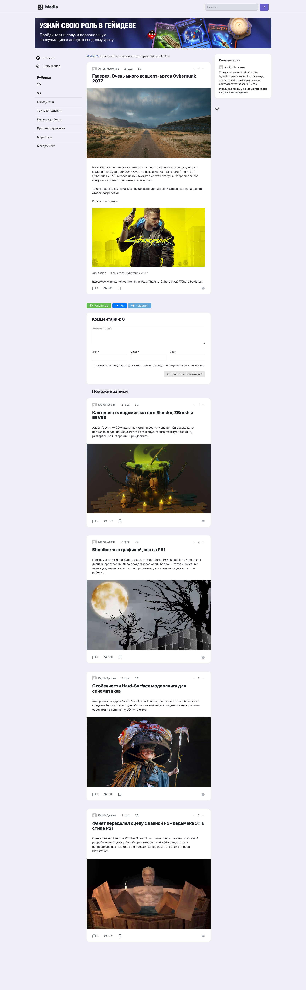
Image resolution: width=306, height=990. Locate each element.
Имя (95, 351)
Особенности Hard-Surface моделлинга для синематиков (139, 688)
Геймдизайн (45, 102)
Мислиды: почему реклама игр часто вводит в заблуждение (243, 90)
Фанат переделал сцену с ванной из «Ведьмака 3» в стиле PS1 (148, 826)
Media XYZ (93, 56)
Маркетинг (44, 137)
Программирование (51, 128)
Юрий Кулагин (107, 404)
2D (39, 84)
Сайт (173, 351)
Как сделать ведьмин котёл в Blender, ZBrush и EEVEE (142, 415)
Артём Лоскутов (108, 68)
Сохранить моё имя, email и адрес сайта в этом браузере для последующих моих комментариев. (150, 365)
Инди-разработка (49, 119)
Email (135, 351)
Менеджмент (46, 146)
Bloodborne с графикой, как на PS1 (129, 549)
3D (139, 68)
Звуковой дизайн (49, 110)
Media (51, 7)
